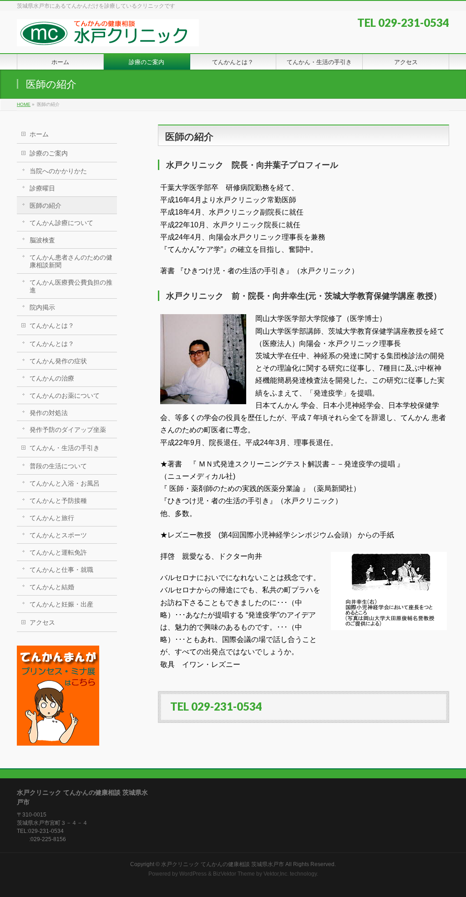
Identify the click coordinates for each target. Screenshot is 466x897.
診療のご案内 (49, 153)
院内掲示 (42, 307)
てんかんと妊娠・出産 (61, 604)
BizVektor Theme (234, 874)
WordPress (193, 874)
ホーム (39, 134)
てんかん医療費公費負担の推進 (71, 286)
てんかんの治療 (52, 378)
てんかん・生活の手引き (65, 447)
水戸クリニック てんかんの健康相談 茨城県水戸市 (222, 864)
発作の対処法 (49, 412)
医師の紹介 (45, 205)
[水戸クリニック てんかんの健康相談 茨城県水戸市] (108, 36)
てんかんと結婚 (52, 587)
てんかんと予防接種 (58, 500)
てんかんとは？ (52, 325)
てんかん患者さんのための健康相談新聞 (71, 261)
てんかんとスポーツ (58, 535)
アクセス (42, 622)
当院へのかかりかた (58, 171)
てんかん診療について (61, 222)
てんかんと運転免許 (58, 552)
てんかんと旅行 (52, 517)
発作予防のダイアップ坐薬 (68, 429)
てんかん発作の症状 (58, 361)
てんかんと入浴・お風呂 (65, 483)
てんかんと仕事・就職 (61, 569)
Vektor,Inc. (276, 874)
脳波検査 (42, 240)
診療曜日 (42, 188)
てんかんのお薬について (65, 395)
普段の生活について (58, 466)
